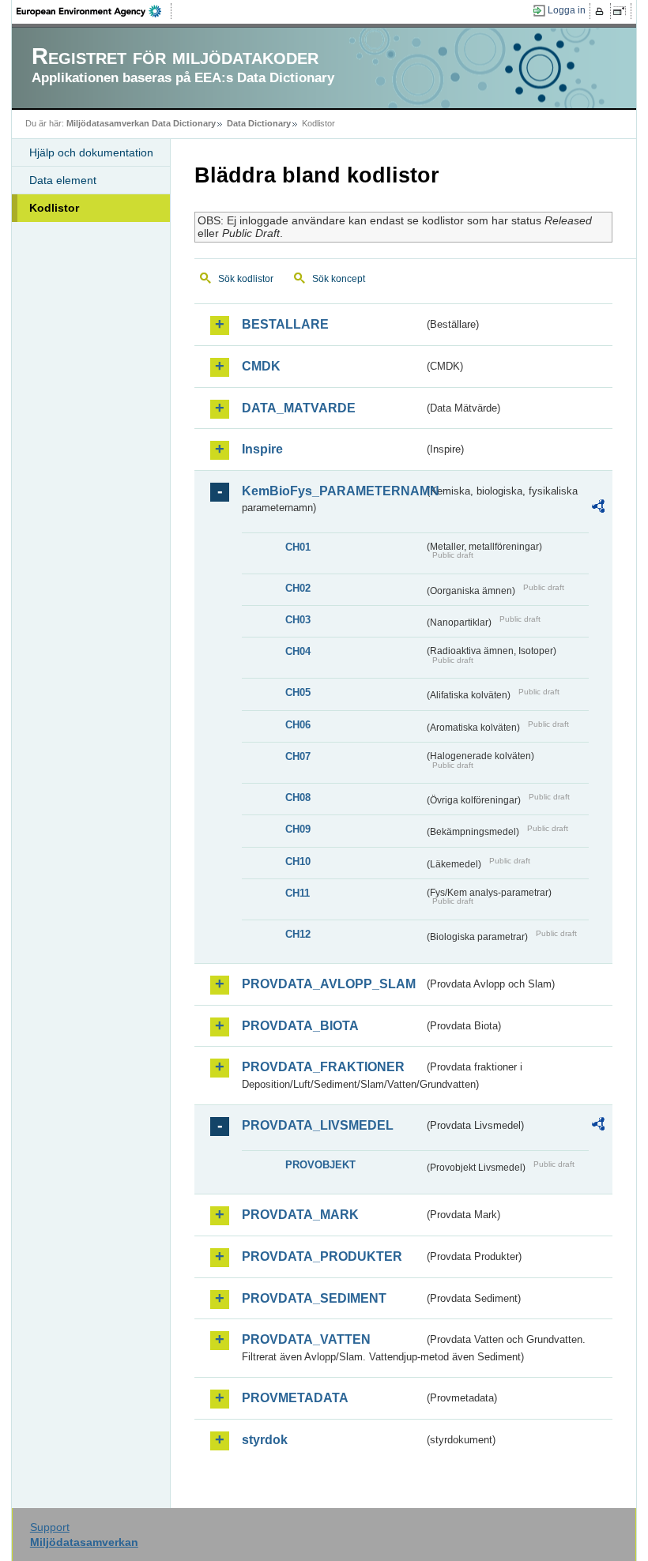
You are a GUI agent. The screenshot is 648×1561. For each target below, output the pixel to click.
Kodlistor (54, 207)
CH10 (298, 861)
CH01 (298, 547)
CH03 (298, 620)
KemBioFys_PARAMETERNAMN (332, 491)
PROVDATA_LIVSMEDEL (318, 1125)
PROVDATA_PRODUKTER (322, 1256)
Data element (62, 180)
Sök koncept (338, 279)
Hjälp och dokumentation (91, 152)
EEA (94, 11)
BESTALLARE (285, 324)
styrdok (265, 1439)
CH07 (298, 756)
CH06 (298, 725)
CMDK (261, 366)
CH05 (298, 692)
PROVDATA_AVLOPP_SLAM (329, 984)
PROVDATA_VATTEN (306, 1339)
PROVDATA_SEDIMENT (314, 1298)
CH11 (297, 893)
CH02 (298, 588)
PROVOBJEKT (320, 1165)
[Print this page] (602, 11)
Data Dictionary (259, 123)
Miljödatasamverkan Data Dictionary (141, 123)
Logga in (567, 10)
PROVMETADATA (295, 1398)
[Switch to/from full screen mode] (622, 11)
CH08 (298, 797)
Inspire (262, 449)
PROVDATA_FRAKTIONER (323, 1067)
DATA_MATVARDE (299, 408)
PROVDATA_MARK (300, 1214)
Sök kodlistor (245, 279)
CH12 (298, 934)
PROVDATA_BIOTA (300, 1026)
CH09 (298, 829)
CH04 (298, 651)
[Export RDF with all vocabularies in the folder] (598, 508)
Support (50, 1527)
